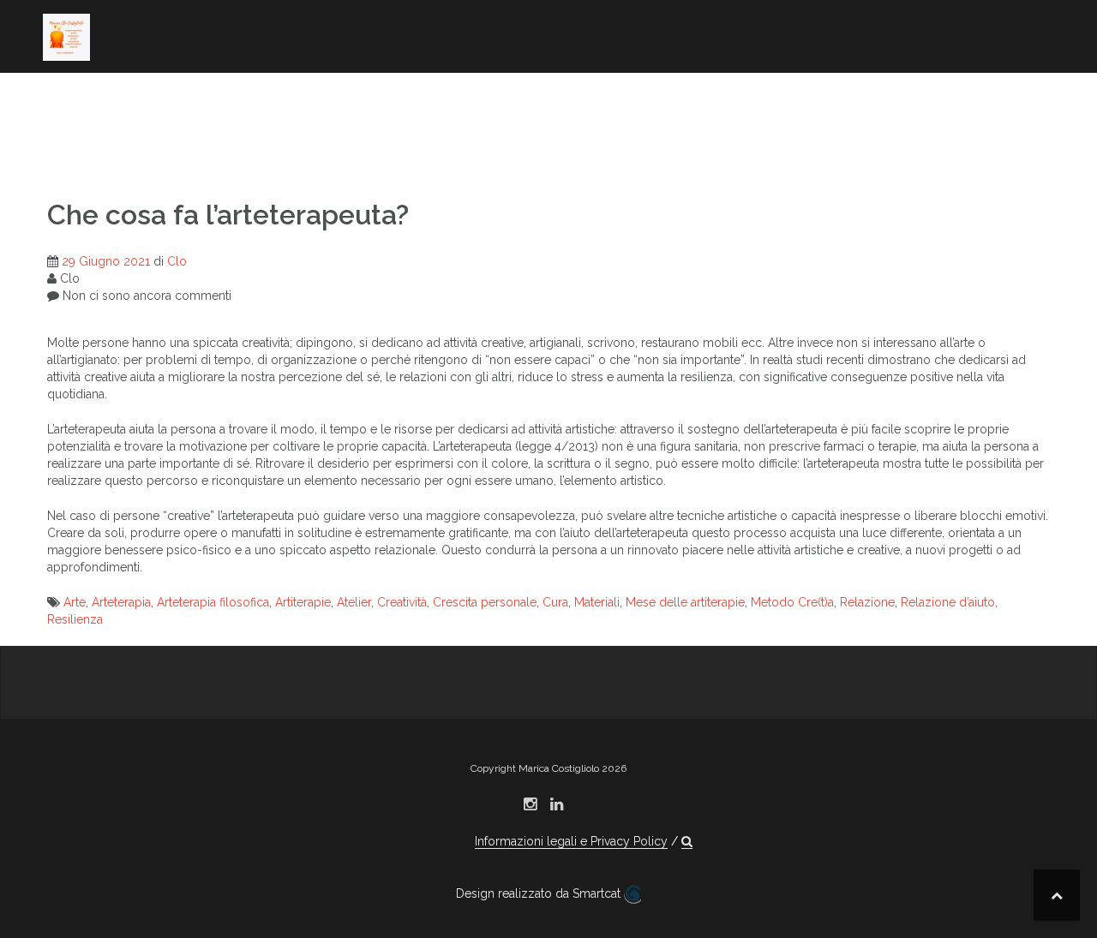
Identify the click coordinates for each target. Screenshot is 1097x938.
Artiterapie (303, 602)
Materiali (597, 602)
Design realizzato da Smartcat (540, 893)
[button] (237, 147)
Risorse (70, 145)
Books (263, 98)
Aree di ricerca (164, 98)
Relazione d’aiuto (948, 602)
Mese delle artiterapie (685, 602)
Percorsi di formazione (860, 98)
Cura (555, 602)
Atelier (354, 602)
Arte (74, 602)
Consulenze (818, 121)
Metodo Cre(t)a (792, 602)
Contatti (178, 145)
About (65, 98)
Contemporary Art (374, 98)
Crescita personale (485, 602)
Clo (177, 261)
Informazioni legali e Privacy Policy (571, 841)
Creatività (402, 602)
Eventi (906, 121)
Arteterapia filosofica (213, 602)
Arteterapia (121, 602)
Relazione (867, 602)
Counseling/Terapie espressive (607, 98)
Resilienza (75, 619)
